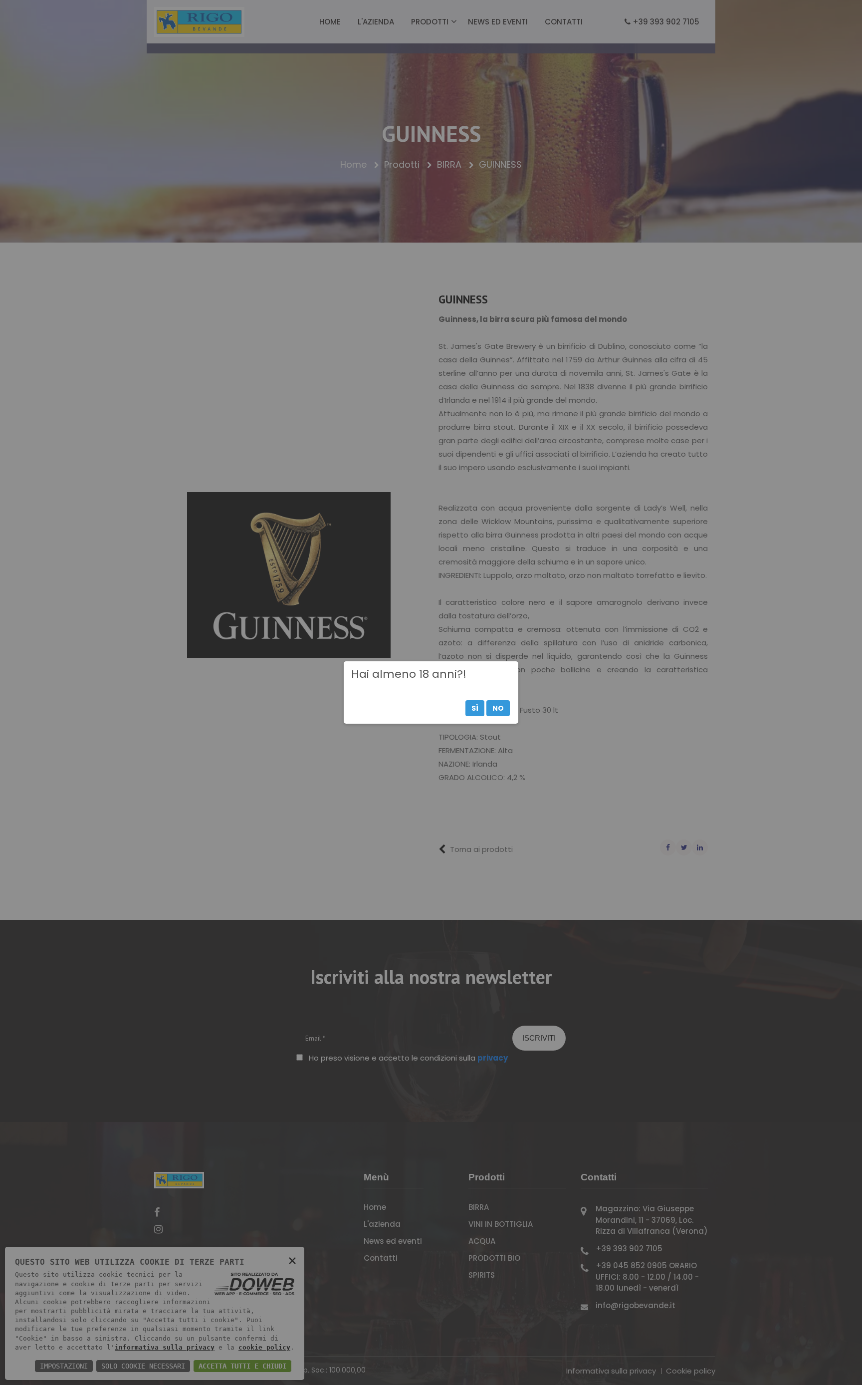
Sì (474, 708)
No (498, 708)
